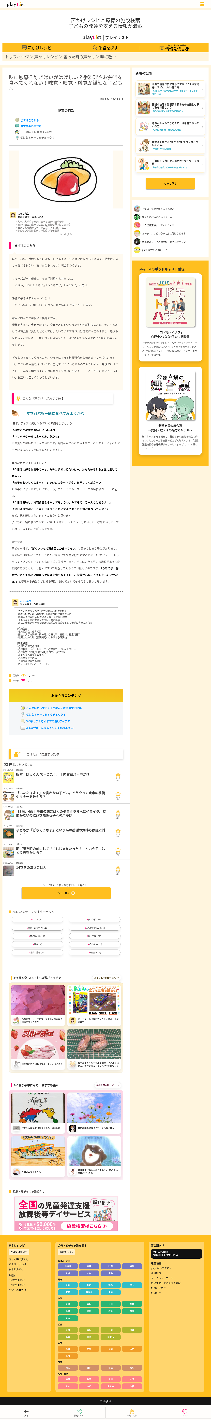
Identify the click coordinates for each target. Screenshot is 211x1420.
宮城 (68, 1273)
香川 (89, 1367)
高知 (132, 1367)
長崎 (110, 1379)
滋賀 (132, 1329)
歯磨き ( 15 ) (95, 952)
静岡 (132, 1311)
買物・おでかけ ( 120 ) (38, 927)
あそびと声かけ (17, 1264)
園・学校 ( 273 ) (95, 919)
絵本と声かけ (16, 1269)
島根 (89, 1348)
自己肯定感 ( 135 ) (38, 936)
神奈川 (89, 1292)
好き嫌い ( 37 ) (95, 944)
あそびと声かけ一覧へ (105, 977)
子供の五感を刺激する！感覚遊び (159, 208)
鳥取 (68, 1348)
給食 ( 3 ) (38, 944)
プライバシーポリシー (163, 1278)
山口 (68, 1356)
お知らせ (156, 1293)
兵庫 (68, 1337)
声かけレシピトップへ (19, 1252)
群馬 (110, 1284)
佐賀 (89, 1379)
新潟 (68, 1303)
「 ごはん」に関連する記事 (36, 132)
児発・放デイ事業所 (165, 1253)
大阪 (89, 1329)
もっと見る (63, 893)
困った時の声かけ (79, 56)
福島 (110, 1273)
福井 (132, 1303)
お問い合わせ (158, 1288)
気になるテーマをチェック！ (37, 137)
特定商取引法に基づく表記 (166, 1283)
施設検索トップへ (66, 1252)
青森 (89, 1266)
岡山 (110, 1348)
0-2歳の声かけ (17, 1280)
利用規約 (156, 1273)
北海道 (68, 1266)
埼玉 (132, 1284)
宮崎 (89, 1386)
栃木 (89, 1284)
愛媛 (110, 1367)
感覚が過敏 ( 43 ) (37, 952)
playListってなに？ (161, 1268)
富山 (89, 1303)
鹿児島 (110, 1386)
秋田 (110, 1266)
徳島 (68, 1367)
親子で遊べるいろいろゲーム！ (158, 217)
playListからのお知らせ (154, 249)
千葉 (110, 1292)
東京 (68, 1292)
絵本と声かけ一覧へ (106, 1085)
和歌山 (110, 1337)
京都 (68, 1329)
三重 (110, 1329)
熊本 (68, 1386)
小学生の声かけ (17, 1290)
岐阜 (110, 1311)
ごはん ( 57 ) (38, 919)
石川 (110, 1303)
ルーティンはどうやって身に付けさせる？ (164, 233)
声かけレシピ (46, 56)
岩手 (132, 1266)
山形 (89, 1273)
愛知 (68, 1318)
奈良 (89, 1337)
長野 (89, 1311)
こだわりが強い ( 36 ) (95, 927)
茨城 (68, 1284)
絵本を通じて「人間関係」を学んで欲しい (164, 241)
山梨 (68, 1311)
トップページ (17, 56)
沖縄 (132, 1386)
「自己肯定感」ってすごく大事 (158, 225)
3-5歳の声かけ (17, 1285)
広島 (132, 1348)
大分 (132, 1379)
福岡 (68, 1379)
